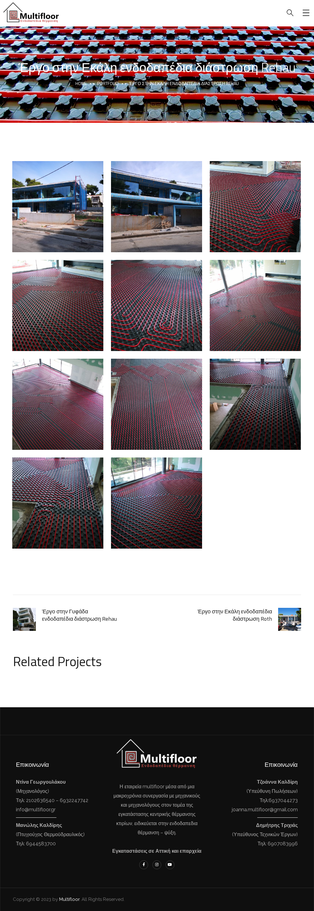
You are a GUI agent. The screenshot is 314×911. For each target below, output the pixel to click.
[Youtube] (170, 864)
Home (81, 83)
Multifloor (69, 899)
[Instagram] (156, 864)
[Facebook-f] (143, 864)
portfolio (108, 83)
